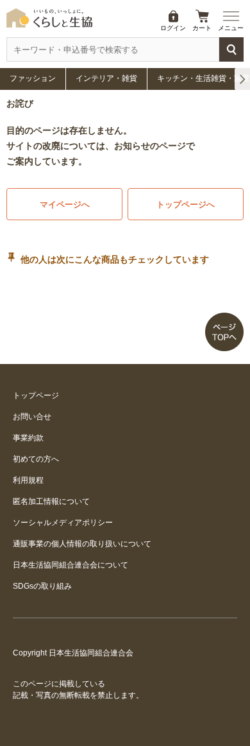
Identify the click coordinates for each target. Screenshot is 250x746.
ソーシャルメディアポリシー (63, 522)
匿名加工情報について (51, 501)
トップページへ (185, 204)
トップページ (36, 395)
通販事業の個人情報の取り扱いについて (82, 543)
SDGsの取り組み (42, 586)
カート (202, 27)
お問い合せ (32, 416)
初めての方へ (36, 459)
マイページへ (65, 204)
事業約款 (28, 437)
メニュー (231, 27)
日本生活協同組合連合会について (70, 564)
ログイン (173, 27)
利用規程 (28, 480)
